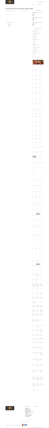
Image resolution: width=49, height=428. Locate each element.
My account (7, 425)
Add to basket (9, 25)
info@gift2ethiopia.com (29, 419)
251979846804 (27, 416)
